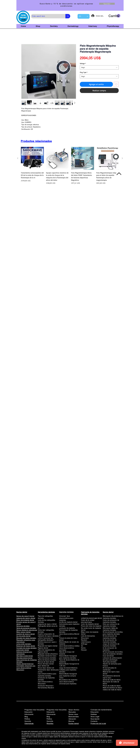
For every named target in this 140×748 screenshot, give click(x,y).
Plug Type (83, 73)
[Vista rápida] (32, 158)
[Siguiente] (122, 158)
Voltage (83, 64)
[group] (70, 167)
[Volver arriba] (118, 174)
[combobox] (99, 68)
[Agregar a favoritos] (116, 84)
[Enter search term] (67, 16)
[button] (114, 16)
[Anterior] (17, 158)
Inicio (23, 37)
